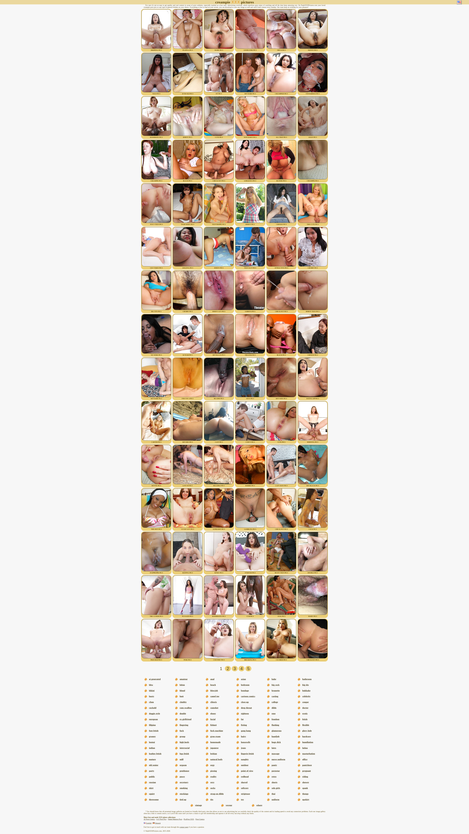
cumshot (214, 708)
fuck (182, 730)
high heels (184, 742)
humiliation (307, 742)
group (182, 736)
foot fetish (153, 730)
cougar (305, 702)
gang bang (246, 730)
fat (242, 719)
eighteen (245, 713)
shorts (274, 782)
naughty (245, 759)
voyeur (229, 805)
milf (181, 759)
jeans (243, 748)
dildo (274, 708)
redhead (245, 776)
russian (152, 782)
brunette (276, 690)
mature (152, 759)
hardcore (306, 736)
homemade (215, 742)
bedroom (245, 685)
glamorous (277, 730)
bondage (245, 690)
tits (211, 799)
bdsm (182, 685)
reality (213, 776)
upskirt (305, 799)
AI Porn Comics (149, 819)
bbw (151, 685)
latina (305, 748)
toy (242, 799)
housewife (245, 742)
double (183, 713)
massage (275, 753)
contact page (184, 827)
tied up (183, 799)
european (153, 719)
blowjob (214, 690)
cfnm (151, 702)
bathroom (307, 679)
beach (213, 685)
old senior (153, 765)
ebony (213, 713)
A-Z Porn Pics (161, 819)
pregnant (306, 771)
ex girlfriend (185, 719)
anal (212, 679)
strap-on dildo (217, 794)
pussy (182, 776)
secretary (184, 782)
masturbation (308, 753)
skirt (151, 788)
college (275, 702)
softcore (244, 788)
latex (274, 748)
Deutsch (158, 823)
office (304, 759)
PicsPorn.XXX (189, 819)
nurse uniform (278, 759)
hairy (243, 736)
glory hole (307, 730)
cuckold (152, 708)
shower (305, 782)
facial (212, 719)
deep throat (246, 708)
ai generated (155, 679)
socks (212, 788)
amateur (184, 679)
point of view (247, 771)
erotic (305, 713)
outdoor (244, 765)
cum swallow (186, 708)
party (151, 771)
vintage (198, 805)
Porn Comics (200, 819)
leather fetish (155, 753)
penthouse (184, 771)
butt (182, 696)
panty (274, 765)
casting (275, 696)
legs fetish (184, 753)
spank (305, 788)
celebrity (306, 696)
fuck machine (216, 730)
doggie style (154, 713)
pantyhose (307, 765)
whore (259, 805)
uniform (275, 799)
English (148, 823)
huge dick (276, 742)
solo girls (276, 788)
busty (151, 696)
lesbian (213, 753)
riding (305, 776)
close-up (245, 702)
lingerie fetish (247, 753)
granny (152, 736)
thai (273, 794)
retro (274, 776)
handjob (275, 736)
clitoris (213, 702)
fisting (244, 725)
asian (243, 679)
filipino (152, 725)
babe (274, 679)
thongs (305, 794)
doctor (305, 708)
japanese (214, 748)
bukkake (306, 690)
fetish (304, 719)
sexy (212, 782)
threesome (154, 799)
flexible (305, 725)
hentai (152, 742)
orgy (212, 765)
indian (152, 748)
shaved (244, 782)
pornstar (276, 771)
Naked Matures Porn (175, 819)
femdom (275, 719)
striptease (245, 794)
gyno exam (215, 736)
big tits (305, 685)
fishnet (213, 725)
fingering (184, 725)
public (152, 776)
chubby (183, 702)
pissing (213, 771)
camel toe (214, 696)
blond (182, 690)
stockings (184, 794)
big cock (275, 685)
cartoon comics (248, 696)
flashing (275, 725)
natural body (216, 759)
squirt (152, 794)
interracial (185, 748)
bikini (152, 690)
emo (274, 713)
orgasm (183, 765)
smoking (184, 788)
